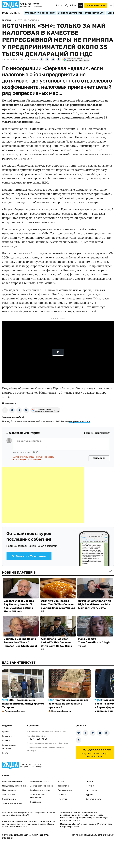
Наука (61, 781)
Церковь (62, 794)
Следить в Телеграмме (31, 556)
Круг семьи (91, 790)
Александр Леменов (15, 711)
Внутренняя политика (12, 781)
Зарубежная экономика (41, 786)
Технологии (63, 786)
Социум (90, 781)
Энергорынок (8, 794)
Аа (80, 5)
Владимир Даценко (61, 711)
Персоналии (36, 802)
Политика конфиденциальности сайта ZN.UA (92, 835)
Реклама (6, 741)
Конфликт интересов (40, 790)
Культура (62, 799)
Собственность (93, 799)
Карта (5, 753)
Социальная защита (39, 781)
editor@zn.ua (33, 750)
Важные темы (11, 13)
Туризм (89, 794)
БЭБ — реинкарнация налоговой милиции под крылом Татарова (23, 703)
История (90, 786)
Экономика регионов (12, 803)
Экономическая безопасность (38, 796)
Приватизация (9, 799)
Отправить (99, 458)
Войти (72, 5)
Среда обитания (66, 790)
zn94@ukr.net (63, 743)
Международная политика (15, 786)
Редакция (7, 736)
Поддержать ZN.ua (96, 5)
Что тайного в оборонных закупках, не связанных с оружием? (68, 703)
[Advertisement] (43, 495)
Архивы (5, 732)
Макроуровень (9, 790)
